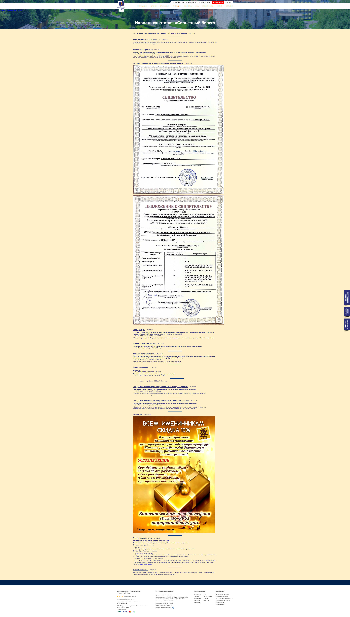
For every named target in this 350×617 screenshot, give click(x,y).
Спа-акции (137, 414)
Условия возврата (220, 604)
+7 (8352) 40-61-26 (180, 599)
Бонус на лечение (140, 367)
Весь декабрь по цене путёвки (146, 39)
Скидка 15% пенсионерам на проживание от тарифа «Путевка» (160, 387)
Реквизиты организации (222, 594)
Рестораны (188, 6)
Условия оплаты (220, 602)
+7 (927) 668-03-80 (183, 597)
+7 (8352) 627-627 (191, 2)
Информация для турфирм (223, 600)
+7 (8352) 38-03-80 (170, 597)
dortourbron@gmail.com (145, 564)
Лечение (153, 6)
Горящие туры (139, 330)
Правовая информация (222, 596)
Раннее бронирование (143, 50)
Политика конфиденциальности (224, 598)
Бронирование (207, 6)
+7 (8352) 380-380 (178, 2)
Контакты (228, 2)
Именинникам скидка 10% (144, 344)
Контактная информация (165, 591)
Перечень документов (142, 538)
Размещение (164, 6)
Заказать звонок (217, 2)
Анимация (176, 6)
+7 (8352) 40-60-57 (169, 599)
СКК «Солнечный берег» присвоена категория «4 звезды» (158, 63)
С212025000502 (122, 603)
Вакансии (229, 6)
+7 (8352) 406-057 (204, 2)
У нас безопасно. (140, 570)
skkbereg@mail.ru (211, 560)
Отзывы (219, 6)
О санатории (142, 6)
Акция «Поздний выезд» (144, 354)
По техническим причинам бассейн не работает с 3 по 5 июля (160, 33)
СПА (197, 6)
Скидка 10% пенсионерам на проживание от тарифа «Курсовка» (161, 401)
